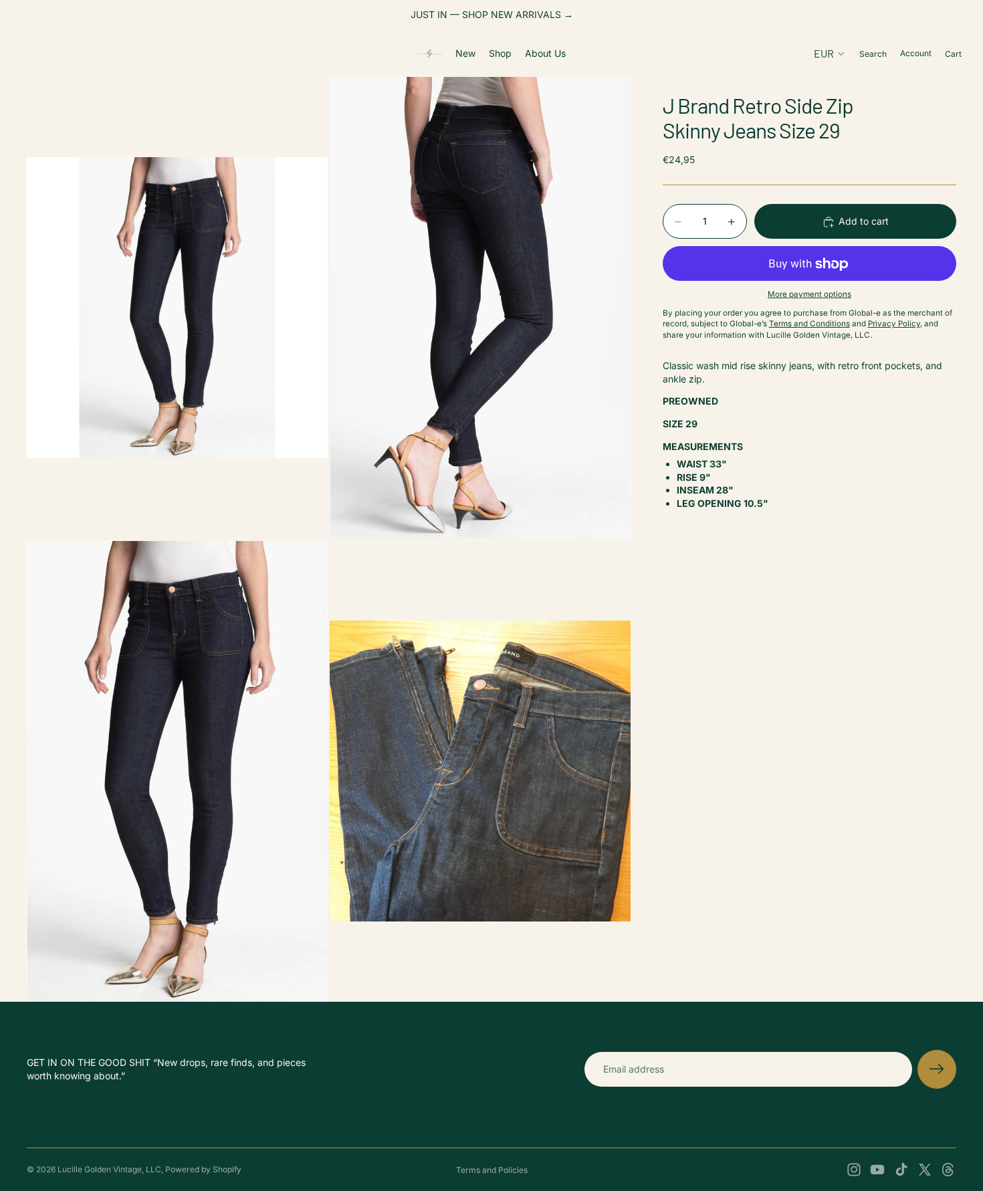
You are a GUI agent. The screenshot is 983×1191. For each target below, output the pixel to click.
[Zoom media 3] (177, 771)
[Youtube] (877, 1170)
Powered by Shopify (203, 1169)
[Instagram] (854, 1170)
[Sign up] (936, 1069)
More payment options (809, 294)
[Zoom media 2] (480, 307)
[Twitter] (925, 1170)
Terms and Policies (492, 1170)
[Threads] (948, 1170)
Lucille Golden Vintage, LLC (109, 1169)
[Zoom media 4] (480, 771)
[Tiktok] (901, 1170)
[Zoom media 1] (177, 307)
